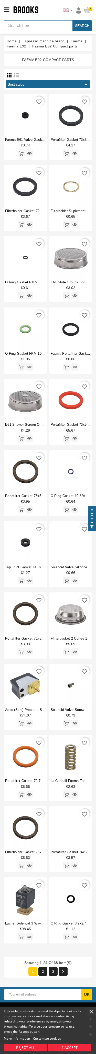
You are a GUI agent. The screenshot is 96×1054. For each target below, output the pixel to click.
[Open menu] (6, 10)
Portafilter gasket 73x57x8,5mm (30, 638)
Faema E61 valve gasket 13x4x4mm (34, 140)
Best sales (48, 85)
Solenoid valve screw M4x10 (73, 710)
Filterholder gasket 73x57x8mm (30, 852)
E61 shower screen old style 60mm (33, 424)
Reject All (25, 1047)
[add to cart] (21, 153)
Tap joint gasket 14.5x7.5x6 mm (31, 567)
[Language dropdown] (67, 10)
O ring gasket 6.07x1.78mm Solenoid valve (39, 282)
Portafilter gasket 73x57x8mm (28, 496)
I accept (70, 1047)
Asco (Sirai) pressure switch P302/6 (33, 710)
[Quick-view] (29, 153)
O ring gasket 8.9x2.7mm (71, 923)
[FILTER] (92, 527)
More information (17, 1038)
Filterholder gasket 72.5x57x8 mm (32, 211)
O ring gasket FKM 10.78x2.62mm (33, 353)
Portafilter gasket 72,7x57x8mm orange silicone (43, 781)
